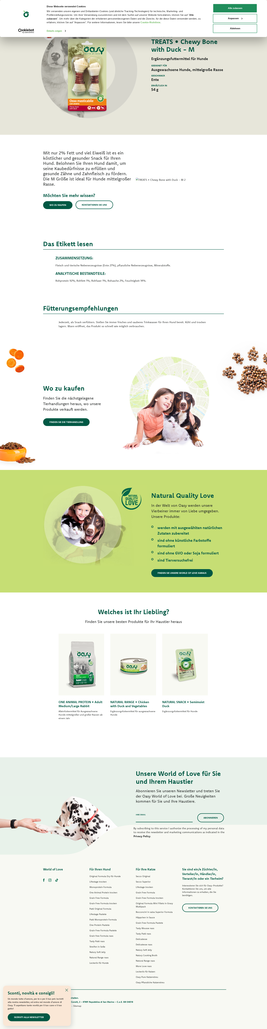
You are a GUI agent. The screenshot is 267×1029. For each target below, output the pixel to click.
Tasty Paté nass (97, 941)
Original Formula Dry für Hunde (105, 876)
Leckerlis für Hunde (99, 963)
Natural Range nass (98, 957)
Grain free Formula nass (101, 935)
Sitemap (77, 1006)
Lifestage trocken (98, 881)
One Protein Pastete (99, 925)
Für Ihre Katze (145, 869)
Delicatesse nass (144, 944)
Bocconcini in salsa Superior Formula (154, 912)
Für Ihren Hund (100, 869)
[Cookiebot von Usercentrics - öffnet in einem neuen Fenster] (26, 31)
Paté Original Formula (100, 908)
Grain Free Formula (99, 898)
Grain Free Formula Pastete (103, 930)
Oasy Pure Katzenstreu (147, 977)
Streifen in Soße (97, 946)
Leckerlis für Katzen (145, 971)
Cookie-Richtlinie (150, 22)
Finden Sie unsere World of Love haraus (182, 572)
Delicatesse (141, 939)
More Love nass (144, 966)
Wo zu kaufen (57, 204)
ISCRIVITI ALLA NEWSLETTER (29, 1017)
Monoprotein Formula (100, 887)
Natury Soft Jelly (97, 952)
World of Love (53, 869)
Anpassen (233, 18)
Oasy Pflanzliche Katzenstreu (150, 982)
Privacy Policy (142, 836)
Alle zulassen (235, 8)
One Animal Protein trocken (103, 892)
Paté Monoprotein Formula (103, 919)
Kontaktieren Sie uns (94, 204)
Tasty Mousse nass (145, 928)
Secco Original (143, 876)
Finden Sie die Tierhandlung (66, 422)
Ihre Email (141, 814)
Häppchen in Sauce (145, 917)
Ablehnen (235, 28)
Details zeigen (54, 31)
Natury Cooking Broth (146, 955)
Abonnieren (210, 817)
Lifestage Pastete (97, 914)
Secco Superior (143, 881)
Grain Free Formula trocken (103, 903)
